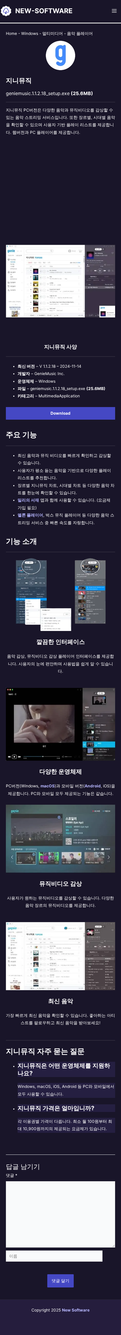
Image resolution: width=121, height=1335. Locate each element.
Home (11, 33)
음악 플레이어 (80, 33)
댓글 (11, 1175)
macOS (48, 786)
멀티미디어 (52, 33)
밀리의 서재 (28, 500)
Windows (29, 33)
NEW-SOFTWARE (44, 11)
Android (93, 786)
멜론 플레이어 (30, 515)
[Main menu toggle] (114, 11)
